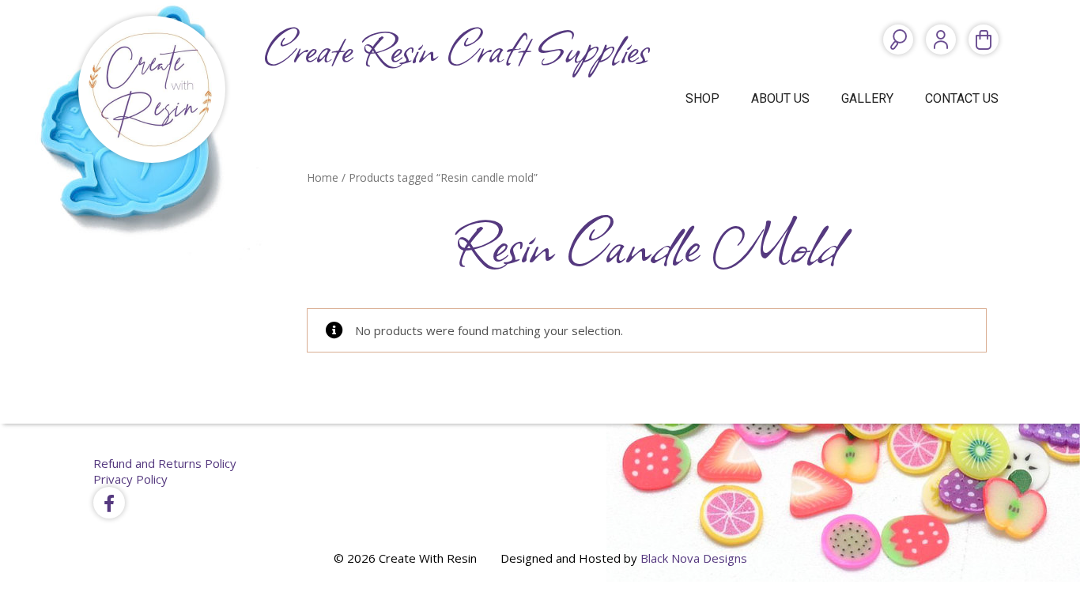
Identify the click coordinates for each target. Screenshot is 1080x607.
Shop (702, 98)
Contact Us (962, 98)
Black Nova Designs (693, 558)
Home (322, 177)
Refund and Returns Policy (164, 463)
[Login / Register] (941, 40)
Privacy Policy (130, 479)
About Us (780, 98)
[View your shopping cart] (984, 40)
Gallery (867, 98)
